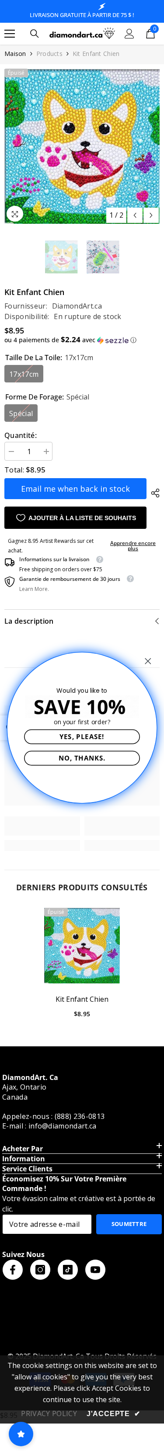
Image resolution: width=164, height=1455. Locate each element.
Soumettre (129, 1224)
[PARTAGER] (153, 493)
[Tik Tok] (67, 1269)
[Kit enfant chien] (82, 945)
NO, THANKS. (82, 757)
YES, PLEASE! (82, 736)
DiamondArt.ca (77, 306)
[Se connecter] (129, 33)
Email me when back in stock (75, 488)
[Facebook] (12, 1269)
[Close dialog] (148, 661)
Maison (15, 53)
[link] (42, 826)
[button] (135, 215)
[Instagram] (40, 1269)
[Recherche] (34, 33)
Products (49, 53)
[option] (82, 146)
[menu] (9, 33)
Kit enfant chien (82, 999)
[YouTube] (95, 1269)
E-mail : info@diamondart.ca (49, 1126)
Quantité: (20, 435)
